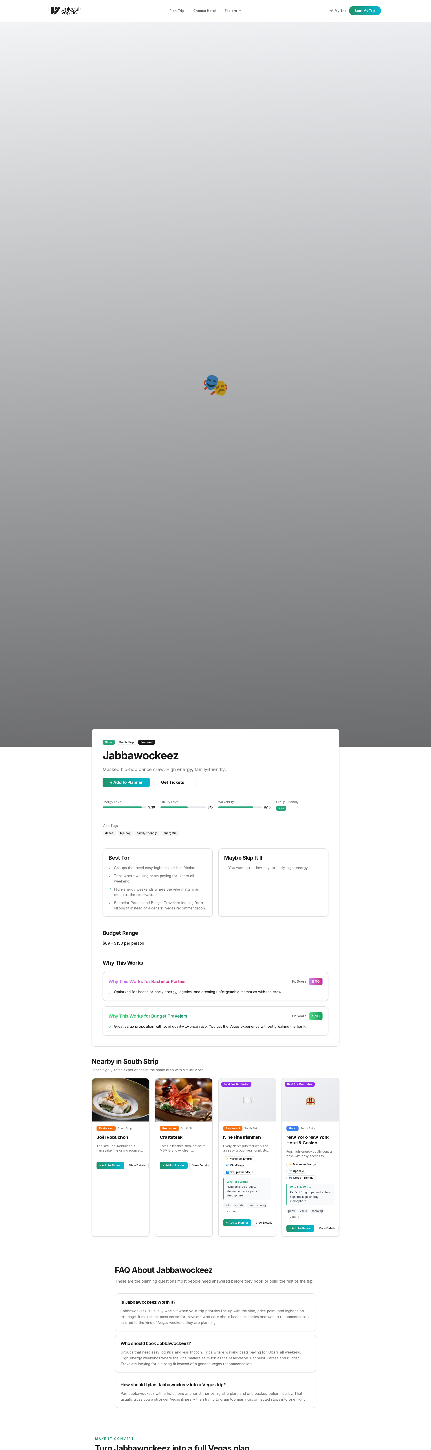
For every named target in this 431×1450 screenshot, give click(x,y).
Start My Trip (365, 11)
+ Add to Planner (126, 782)
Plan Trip (176, 11)
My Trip (341, 11)
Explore (231, 11)
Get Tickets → (175, 782)
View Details (137, 1165)
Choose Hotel (204, 11)
